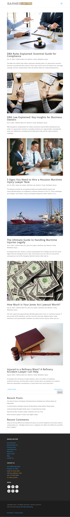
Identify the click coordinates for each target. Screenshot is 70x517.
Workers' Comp (32, 59)
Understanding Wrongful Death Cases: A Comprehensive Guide (26, 409)
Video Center (11, 454)
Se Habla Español (12, 477)
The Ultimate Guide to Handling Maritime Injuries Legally (32, 241)
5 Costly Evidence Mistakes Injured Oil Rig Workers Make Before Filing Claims (30, 406)
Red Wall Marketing (27, 507)
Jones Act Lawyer (21, 185)
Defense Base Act (21, 59)
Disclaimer (10, 513)
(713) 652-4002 (15, 471)
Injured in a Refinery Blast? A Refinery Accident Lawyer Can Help (30, 370)
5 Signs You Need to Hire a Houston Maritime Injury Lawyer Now (34, 181)
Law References (12, 449)
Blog (8, 456)
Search (60, 392)
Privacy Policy (19, 513)
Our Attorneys (11, 443)
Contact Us (10, 458)
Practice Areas (11, 447)
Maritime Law (31, 185)
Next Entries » (58, 389)
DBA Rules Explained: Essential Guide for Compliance (31, 55)
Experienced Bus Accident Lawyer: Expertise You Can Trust (25, 412)
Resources (10, 451)
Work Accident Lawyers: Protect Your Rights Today (22, 414)
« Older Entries (11, 389)
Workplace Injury (43, 59)
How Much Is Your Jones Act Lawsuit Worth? (33, 304)
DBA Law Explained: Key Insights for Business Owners (34, 118)
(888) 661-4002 (17, 473)
